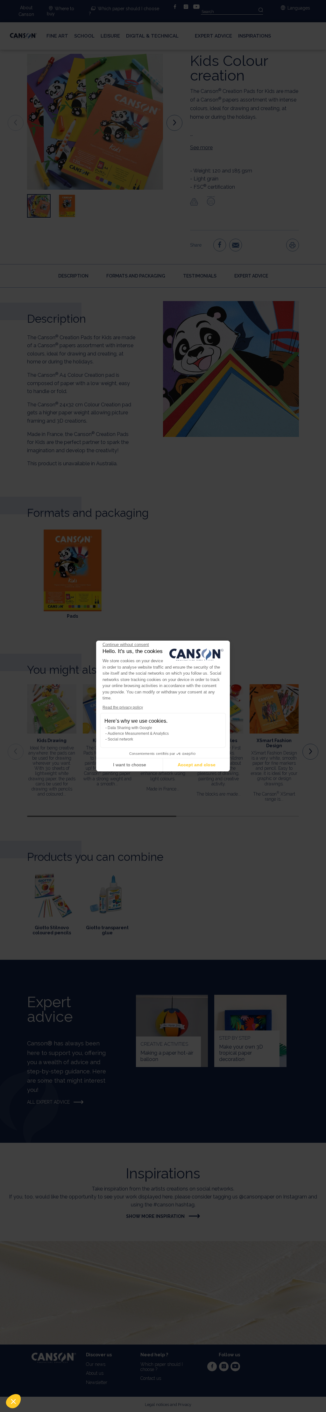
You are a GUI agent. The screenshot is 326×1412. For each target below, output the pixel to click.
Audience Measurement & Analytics (138, 733)
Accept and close (197, 764)
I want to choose (129, 764)
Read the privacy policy (123, 707)
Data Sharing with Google (130, 728)
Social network (120, 739)
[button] (13, 1401)
